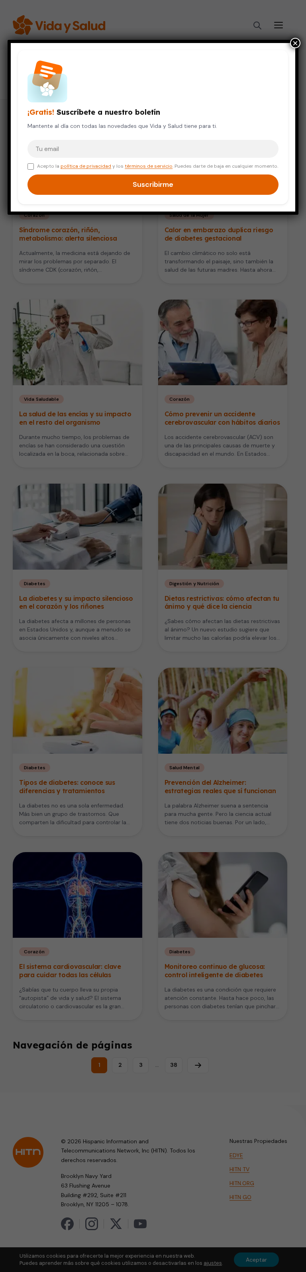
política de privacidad (86, 166)
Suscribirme (153, 184)
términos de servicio (149, 166)
